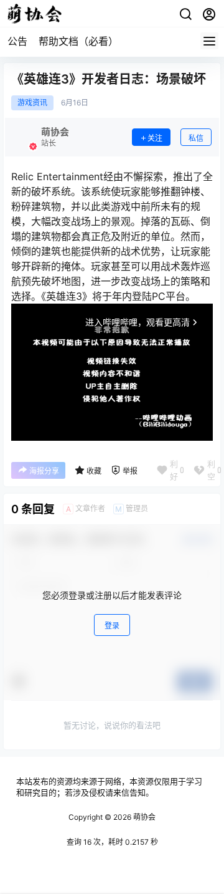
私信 (196, 138)
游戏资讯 (32, 103)
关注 (154, 138)
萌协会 (143, 817)
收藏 (93, 471)
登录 (112, 625)
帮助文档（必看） (78, 41)
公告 (17, 41)
